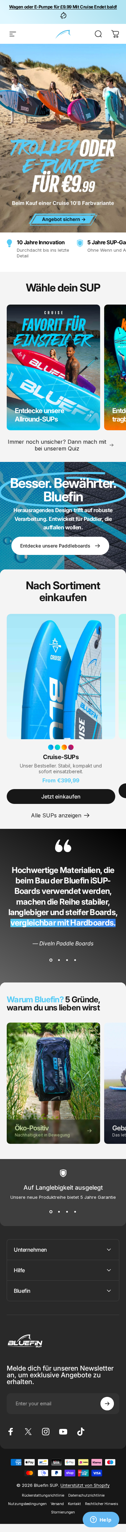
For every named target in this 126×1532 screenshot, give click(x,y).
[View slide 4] (75, 960)
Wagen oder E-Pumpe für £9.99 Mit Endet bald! (63, 6)
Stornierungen (63, 1512)
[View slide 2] (59, 960)
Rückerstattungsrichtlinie (43, 1495)
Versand (57, 1504)
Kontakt (74, 1504)
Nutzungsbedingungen (27, 1504)
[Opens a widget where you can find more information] (100, 1520)
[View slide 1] (51, 960)
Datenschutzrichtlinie (86, 1495)
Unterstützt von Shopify (85, 1485)
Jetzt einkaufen (61, 796)
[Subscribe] (107, 1403)
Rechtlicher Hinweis (101, 1504)
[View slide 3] (67, 960)
